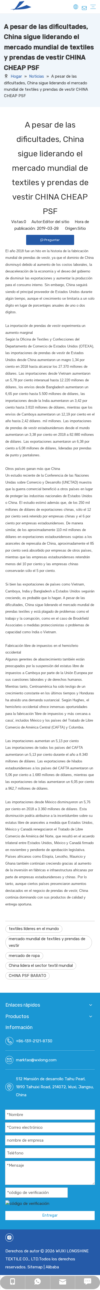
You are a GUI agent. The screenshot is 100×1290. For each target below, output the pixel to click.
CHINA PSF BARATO (27, 975)
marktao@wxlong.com (36, 1060)
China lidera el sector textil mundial (41, 965)
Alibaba (52, 1267)
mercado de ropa (24, 955)
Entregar (50, 1215)
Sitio (82, 228)
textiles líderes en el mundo (34, 928)
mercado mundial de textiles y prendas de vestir (47, 942)
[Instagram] (9, 1237)
